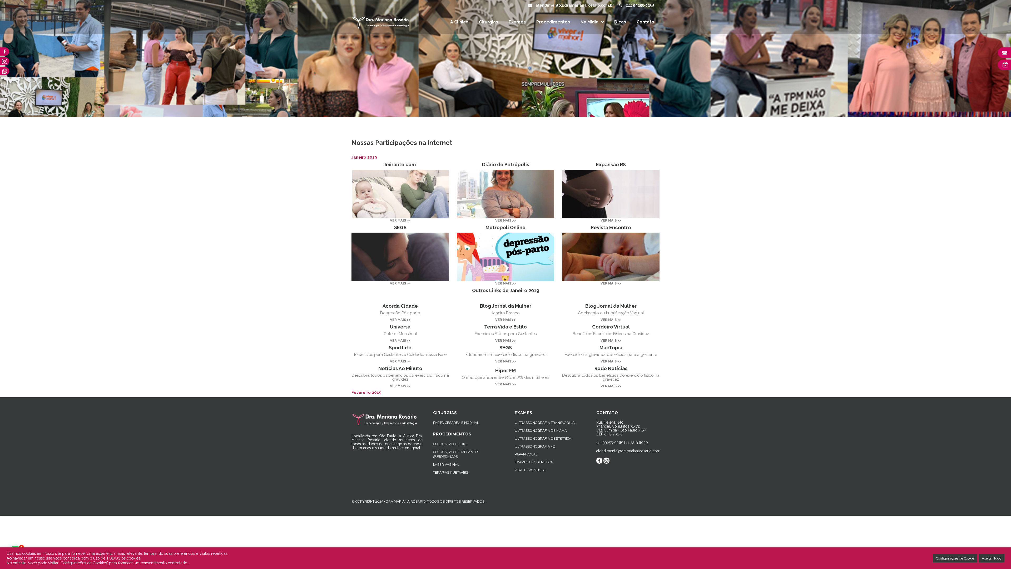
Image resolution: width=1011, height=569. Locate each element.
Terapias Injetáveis (450, 472)
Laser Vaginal (446, 465)
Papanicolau (526, 454)
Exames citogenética (534, 462)
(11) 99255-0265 (640, 5)
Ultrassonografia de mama (541, 431)
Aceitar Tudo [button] (991, 558)
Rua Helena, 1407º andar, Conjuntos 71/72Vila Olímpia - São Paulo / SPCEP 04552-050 (621, 428)
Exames (517, 21)
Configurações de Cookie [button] (955, 558)
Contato (645, 21)
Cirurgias (488, 21)
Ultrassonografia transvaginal (546, 423)
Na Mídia (589, 21)
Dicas (620, 21)
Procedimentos (553, 21)
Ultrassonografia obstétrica (543, 438)
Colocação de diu (450, 444)
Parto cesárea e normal (456, 423)
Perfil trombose (530, 470)
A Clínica (459, 21)
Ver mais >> (400, 220)
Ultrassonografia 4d (535, 446)
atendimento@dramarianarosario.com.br (575, 5)
